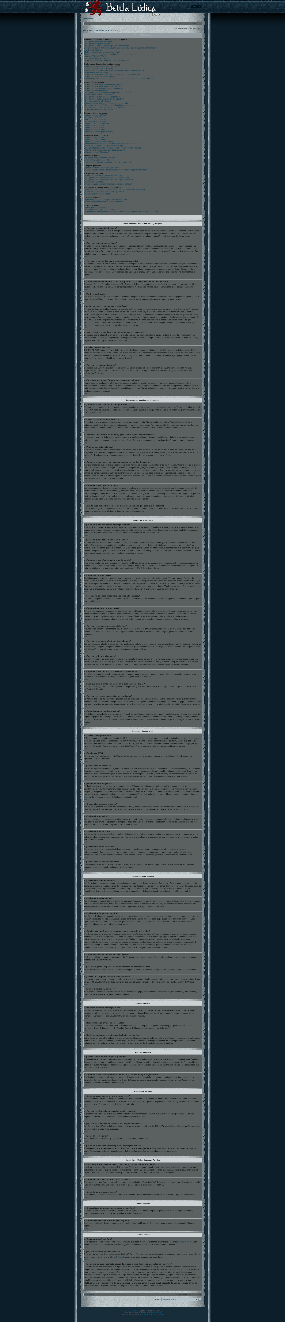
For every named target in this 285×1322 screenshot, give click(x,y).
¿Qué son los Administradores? (97, 137)
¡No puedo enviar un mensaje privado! (99, 158)
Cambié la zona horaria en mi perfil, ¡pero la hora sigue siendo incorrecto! (114, 70)
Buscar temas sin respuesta (93, 30)
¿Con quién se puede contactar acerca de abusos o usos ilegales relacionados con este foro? (122, 212)
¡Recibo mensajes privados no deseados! (101, 160)
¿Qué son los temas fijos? (94, 128)
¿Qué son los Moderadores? (95, 140)
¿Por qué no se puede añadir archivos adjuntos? (104, 99)
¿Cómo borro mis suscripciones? (97, 194)
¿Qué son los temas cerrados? (96, 130)
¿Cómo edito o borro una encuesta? (98, 95)
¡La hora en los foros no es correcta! (98, 68)
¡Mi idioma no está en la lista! (96, 72)
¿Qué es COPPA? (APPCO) (95, 56)
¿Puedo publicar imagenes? (95, 121)
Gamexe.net (156, 1312)
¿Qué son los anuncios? (94, 125)
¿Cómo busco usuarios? (94, 182)
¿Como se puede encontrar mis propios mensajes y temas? (108, 184)
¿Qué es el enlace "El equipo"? (96, 152)
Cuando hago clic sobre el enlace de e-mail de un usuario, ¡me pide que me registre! (118, 79)
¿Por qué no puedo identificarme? (98, 42)
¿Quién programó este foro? (95, 208)
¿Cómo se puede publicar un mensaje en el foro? (104, 84)
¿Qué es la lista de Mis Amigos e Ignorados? (102, 168)
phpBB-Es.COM (158, 1314)
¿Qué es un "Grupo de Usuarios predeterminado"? (104, 150)
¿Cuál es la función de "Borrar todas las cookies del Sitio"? (108, 60)
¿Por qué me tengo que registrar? (97, 44)
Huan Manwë (144, 1314)
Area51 (121, 1257)
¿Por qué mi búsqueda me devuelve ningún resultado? (106, 178)
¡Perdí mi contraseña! (93, 50)
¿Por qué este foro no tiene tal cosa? (99, 210)
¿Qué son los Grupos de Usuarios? (98, 142)
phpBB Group (186, 1242)
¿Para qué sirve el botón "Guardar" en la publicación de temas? (110, 105)
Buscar (196, 6)
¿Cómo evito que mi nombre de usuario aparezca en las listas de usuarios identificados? (120, 48)
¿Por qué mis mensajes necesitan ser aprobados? (104, 107)
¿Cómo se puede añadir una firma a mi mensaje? (104, 89)
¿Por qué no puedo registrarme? (97, 58)
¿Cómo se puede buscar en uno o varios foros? (103, 176)
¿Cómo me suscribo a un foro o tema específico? (104, 192)
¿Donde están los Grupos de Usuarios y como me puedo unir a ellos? (112, 144)
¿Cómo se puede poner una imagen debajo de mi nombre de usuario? (112, 74)
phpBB (132, 1311)
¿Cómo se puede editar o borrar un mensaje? (102, 86)
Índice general (89, 24)
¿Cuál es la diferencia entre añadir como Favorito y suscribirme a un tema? (114, 190)
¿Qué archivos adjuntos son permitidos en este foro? (105, 200)
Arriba (86, 238)
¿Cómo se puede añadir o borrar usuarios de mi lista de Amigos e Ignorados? (115, 170)
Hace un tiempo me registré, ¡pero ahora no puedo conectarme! (110, 54)
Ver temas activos (111, 30)
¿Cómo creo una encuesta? (95, 91)
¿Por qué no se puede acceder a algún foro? (102, 97)
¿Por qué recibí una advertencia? (97, 101)
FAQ (182, 6)
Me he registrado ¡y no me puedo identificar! (102, 52)
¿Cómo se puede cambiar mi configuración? (102, 66)
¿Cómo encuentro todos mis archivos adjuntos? (103, 202)
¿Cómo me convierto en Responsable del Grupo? (104, 146)
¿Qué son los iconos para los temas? (99, 132)
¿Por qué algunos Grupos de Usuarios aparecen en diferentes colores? (113, 148)
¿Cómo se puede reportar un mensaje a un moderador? (106, 103)
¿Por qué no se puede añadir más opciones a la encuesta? (108, 93)
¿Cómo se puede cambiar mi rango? (99, 77)
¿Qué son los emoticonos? (95, 119)
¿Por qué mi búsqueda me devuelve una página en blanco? (108, 180)
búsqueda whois (179, 1269)
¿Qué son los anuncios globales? (97, 123)
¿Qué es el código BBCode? (95, 115)
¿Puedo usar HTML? (92, 117)
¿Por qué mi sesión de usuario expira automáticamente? (107, 46)
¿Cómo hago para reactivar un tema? (99, 109)
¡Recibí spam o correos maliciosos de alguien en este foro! (108, 162)
